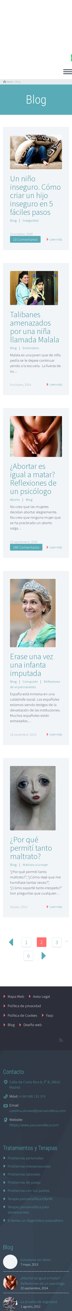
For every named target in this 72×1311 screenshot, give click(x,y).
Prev (11, 942)
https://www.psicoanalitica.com (34, 1124)
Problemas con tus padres (28, 1190)
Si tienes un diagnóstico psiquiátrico (35, 1220)
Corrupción (30, 681)
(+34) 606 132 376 (32, 1096)
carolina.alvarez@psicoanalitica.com (37, 1110)
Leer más (55, 239)
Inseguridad (30, 220)
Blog (13, 220)
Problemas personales (25, 1158)
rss (61, 1040)
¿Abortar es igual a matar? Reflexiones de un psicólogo (33, 478)
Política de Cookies (22, 1015)
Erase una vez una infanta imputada (31, 664)
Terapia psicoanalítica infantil (30, 1198)
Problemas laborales (24, 1174)
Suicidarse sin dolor (35, 1259)
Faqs (49, 1015)
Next (43, 955)
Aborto (15, 499)
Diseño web (32, 1024)
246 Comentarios (26, 547)
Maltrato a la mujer (35, 864)
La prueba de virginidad (38, 1301)
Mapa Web (16, 996)
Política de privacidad (24, 1005)
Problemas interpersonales (29, 1166)
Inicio (10, 81)
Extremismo (31, 348)
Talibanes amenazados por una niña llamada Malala (34, 327)
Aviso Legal (41, 996)
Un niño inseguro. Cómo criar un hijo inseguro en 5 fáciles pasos (35, 195)
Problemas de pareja (24, 1182)
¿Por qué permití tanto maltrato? (31, 848)
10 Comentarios (25, 239)
